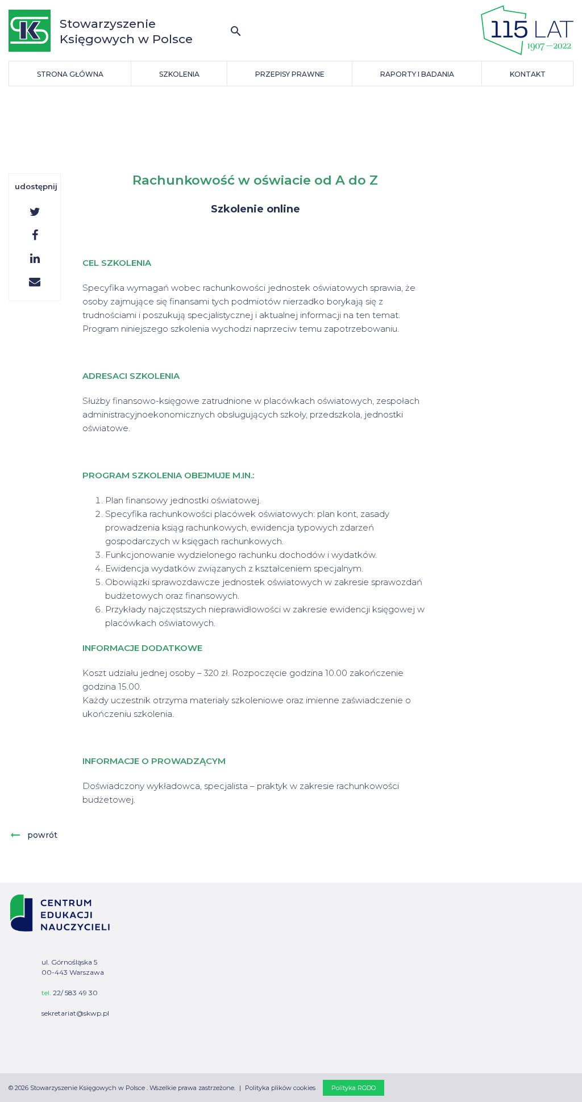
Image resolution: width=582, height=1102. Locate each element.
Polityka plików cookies (280, 1088)
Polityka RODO (353, 1088)
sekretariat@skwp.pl (75, 1013)
